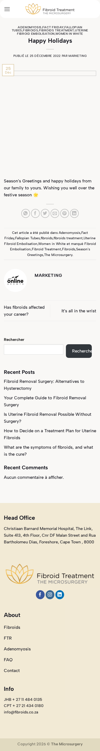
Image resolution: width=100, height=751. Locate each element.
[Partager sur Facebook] (35, 213)
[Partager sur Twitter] (45, 213)
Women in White (69, 34)
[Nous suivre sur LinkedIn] (59, 594)
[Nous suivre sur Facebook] (40, 594)
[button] (7, 9)
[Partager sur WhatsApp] (25, 213)
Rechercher (14, 339)
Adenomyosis (29, 27)
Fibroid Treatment (46, 249)
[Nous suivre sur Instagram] (50, 594)
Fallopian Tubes (27, 238)
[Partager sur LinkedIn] (74, 213)
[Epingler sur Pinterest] (64, 213)
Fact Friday (52, 27)
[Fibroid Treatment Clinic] (50, 9)
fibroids (30, 30)
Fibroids (68, 249)
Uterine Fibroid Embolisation (52, 32)
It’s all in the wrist (79, 310)
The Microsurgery (58, 255)
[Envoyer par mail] (55, 213)
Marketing (77, 56)
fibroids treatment (56, 30)
